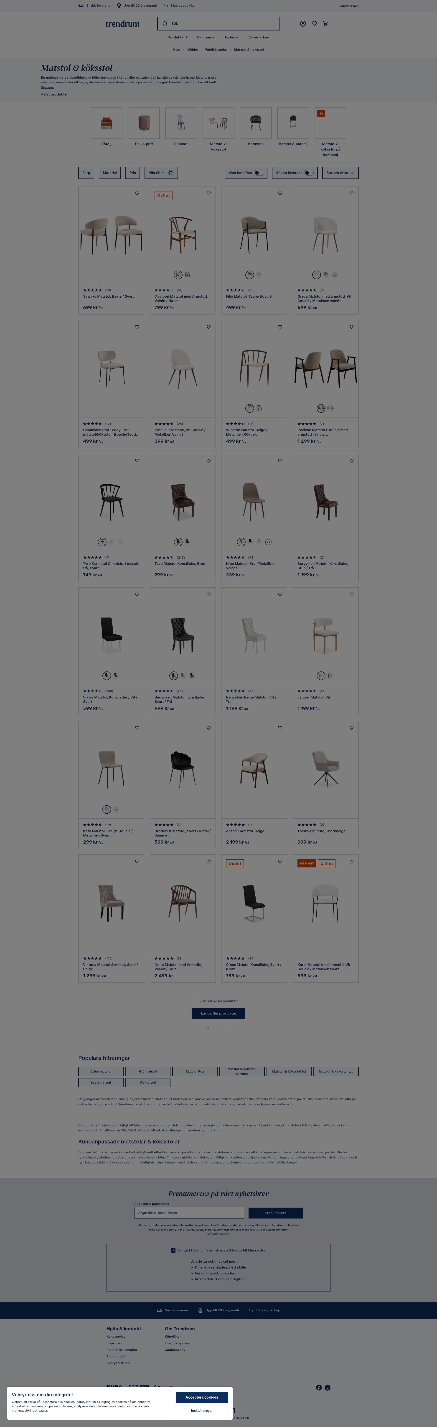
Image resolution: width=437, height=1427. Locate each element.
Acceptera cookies (201, 1397)
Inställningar (202, 1410)
